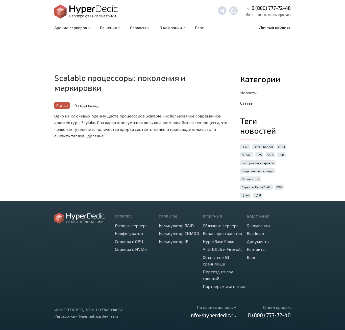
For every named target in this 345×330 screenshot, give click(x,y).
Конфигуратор (129, 233)
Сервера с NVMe (131, 249)
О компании (258, 225)
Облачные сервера (220, 225)
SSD (281, 155)
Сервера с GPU (129, 241)
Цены (246, 195)
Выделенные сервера (258, 171)
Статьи (62, 105)
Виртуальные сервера (258, 163)
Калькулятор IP (173, 241)
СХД (279, 187)
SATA (270, 155)
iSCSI (281, 146)
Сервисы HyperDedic (256, 187)
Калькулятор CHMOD (179, 233)
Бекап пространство (222, 233)
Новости (248, 92)
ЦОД (258, 195)
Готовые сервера (131, 225)
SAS (259, 155)
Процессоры (251, 179)
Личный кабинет (275, 27)
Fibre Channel (263, 146)
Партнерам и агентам (224, 286)
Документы (258, 241)
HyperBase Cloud (218, 241)
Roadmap (255, 233)
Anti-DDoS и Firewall (222, 249)
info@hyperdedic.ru (212, 315)
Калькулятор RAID (176, 225)
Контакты (256, 249)
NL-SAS (247, 155)
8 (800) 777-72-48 (271, 8)
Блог (199, 27)
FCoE (245, 146)
